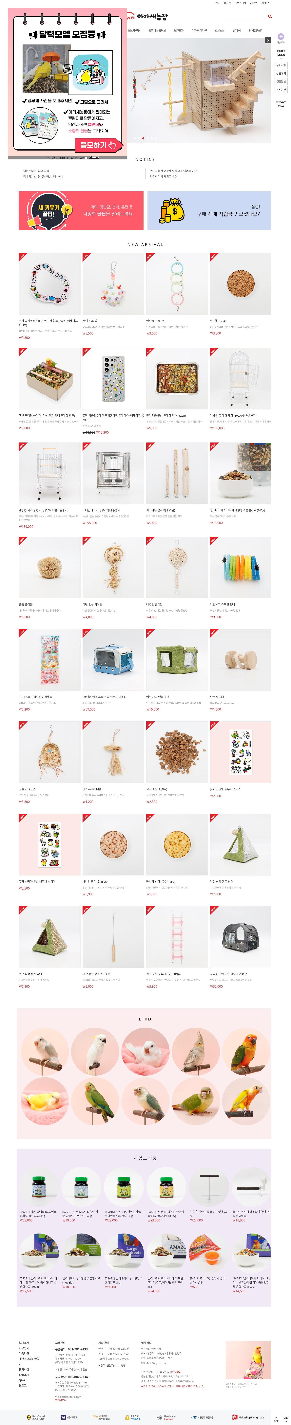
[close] (94, 158)
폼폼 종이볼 (25, 604)
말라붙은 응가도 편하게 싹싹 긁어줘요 (101, 980)
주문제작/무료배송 (92, 426)
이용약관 (24, 1353)
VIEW (177, 1371)
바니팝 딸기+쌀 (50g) (95, 881)
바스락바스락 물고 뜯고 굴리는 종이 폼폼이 (40, 610)
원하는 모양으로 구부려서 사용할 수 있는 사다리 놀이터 (173, 980)
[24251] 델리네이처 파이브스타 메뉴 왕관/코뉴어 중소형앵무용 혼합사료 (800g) (38, 1282)
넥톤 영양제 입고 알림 (36, 171)
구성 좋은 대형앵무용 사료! (223, 516)
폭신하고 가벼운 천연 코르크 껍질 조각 (165, 795)
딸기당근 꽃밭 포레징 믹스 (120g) (166, 415)
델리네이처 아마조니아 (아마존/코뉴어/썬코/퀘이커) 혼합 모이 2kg (165, 1282)
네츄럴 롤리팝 (154, 604)
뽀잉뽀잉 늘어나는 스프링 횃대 (225, 610)
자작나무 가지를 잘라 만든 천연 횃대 (164, 516)
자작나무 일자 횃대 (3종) (160, 510)
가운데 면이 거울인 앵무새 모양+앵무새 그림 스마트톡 (45, 331)
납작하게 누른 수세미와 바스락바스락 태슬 (103, 795)
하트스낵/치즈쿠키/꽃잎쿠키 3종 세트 (37, 703)
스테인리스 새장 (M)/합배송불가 (101, 510)
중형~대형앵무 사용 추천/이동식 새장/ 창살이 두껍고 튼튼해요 (240, 421)
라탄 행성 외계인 (92, 604)
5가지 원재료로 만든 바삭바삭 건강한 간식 (103, 887)
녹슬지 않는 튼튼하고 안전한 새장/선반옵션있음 (106, 516)
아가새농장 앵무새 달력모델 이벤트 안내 (173, 171)
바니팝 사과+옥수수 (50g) (161, 881)
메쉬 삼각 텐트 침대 (221, 881)
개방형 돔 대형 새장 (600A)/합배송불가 (233, 415)
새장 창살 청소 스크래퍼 (97, 974)
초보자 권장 (134, 30)
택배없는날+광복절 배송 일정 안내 (43, 176)
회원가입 (227, 2)
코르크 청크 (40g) (156, 789)
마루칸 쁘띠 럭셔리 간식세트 (35, 697)
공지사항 (281, 65)
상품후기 (281, 73)
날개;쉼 (237, 30)
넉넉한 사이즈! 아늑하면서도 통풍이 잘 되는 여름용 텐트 (173, 703)
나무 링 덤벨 (217, 697)
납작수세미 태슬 (92, 789)
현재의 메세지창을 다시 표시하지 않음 (66, 158)
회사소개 (24, 1343)
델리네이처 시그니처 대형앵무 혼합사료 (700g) (237, 510)
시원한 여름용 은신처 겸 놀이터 (225, 887)
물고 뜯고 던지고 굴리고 (222, 703)
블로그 (23, 1385)
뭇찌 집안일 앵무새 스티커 (225, 789)
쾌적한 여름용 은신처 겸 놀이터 (34, 980)
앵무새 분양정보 (157, 30)
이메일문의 (60, 1400)
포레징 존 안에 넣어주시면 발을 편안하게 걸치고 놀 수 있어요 (49, 421)
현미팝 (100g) (218, 321)
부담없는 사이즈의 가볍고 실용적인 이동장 (231, 980)
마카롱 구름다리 (155, 321)
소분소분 (219, 30)
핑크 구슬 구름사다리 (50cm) (163, 974)
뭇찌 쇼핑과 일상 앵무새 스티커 (37, 881)
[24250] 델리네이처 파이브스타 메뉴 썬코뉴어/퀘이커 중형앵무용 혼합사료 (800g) (251, 1282)
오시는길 (281, 89)
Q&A (22, 1380)
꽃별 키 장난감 (27, 789)
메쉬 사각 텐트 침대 (157, 697)
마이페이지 (240, 2)
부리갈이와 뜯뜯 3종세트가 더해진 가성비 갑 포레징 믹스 (174, 421)
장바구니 (266, 2)
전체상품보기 (256, 30)
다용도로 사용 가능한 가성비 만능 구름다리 (167, 327)
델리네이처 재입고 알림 (163, 176)
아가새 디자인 (199, 30)
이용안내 (24, 1348)
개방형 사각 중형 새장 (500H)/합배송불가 (43, 510)
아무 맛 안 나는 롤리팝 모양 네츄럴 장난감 (166, 610)
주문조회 (253, 2)
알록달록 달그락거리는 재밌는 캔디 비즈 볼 (104, 327)
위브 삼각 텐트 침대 (30, 974)
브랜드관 (179, 30)
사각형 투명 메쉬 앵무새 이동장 (228, 974)
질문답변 (281, 81)
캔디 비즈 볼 (90, 321)
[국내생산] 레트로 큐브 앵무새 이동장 (104, 697)
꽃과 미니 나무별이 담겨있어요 (34, 795)
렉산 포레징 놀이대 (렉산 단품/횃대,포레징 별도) (47, 415)
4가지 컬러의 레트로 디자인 (96, 703)
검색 (269, 16)
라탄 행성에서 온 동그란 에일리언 (99, 610)
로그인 (216, 2)
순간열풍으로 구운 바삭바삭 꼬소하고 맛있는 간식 (234, 327)
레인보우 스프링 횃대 (222, 604)
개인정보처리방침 (29, 1359)
